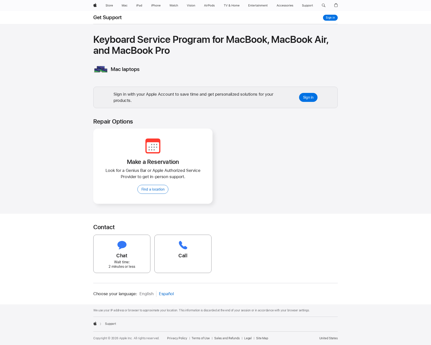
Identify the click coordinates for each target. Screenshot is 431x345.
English (146, 293)
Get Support (107, 17)
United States (328, 338)
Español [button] (166, 293)
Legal (248, 338)
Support (110, 324)
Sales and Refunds (227, 338)
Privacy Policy (177, 338)
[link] (121, 254)
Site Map (262, 338)
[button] (323, 5)
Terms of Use (201, 338)
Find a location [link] (153, 189)
